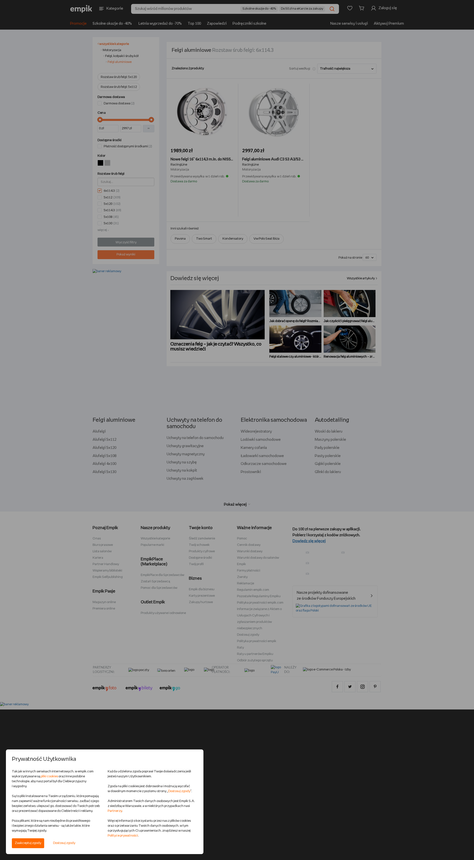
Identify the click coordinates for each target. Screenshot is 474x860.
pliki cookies (49, 776)
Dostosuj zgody (64, 843)
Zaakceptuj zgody (28, 843)
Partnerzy (115, 811)
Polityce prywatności (123, 835)
